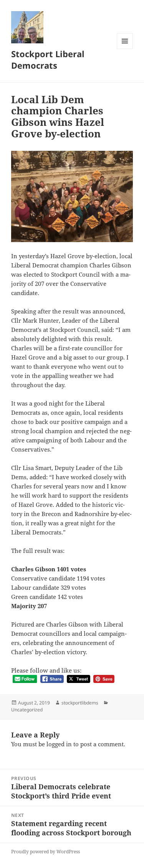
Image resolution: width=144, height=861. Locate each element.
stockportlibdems (79, 702)
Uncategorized (27, 709)
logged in (59, 744)
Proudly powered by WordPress (45, 851)
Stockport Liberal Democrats (47, 59)
